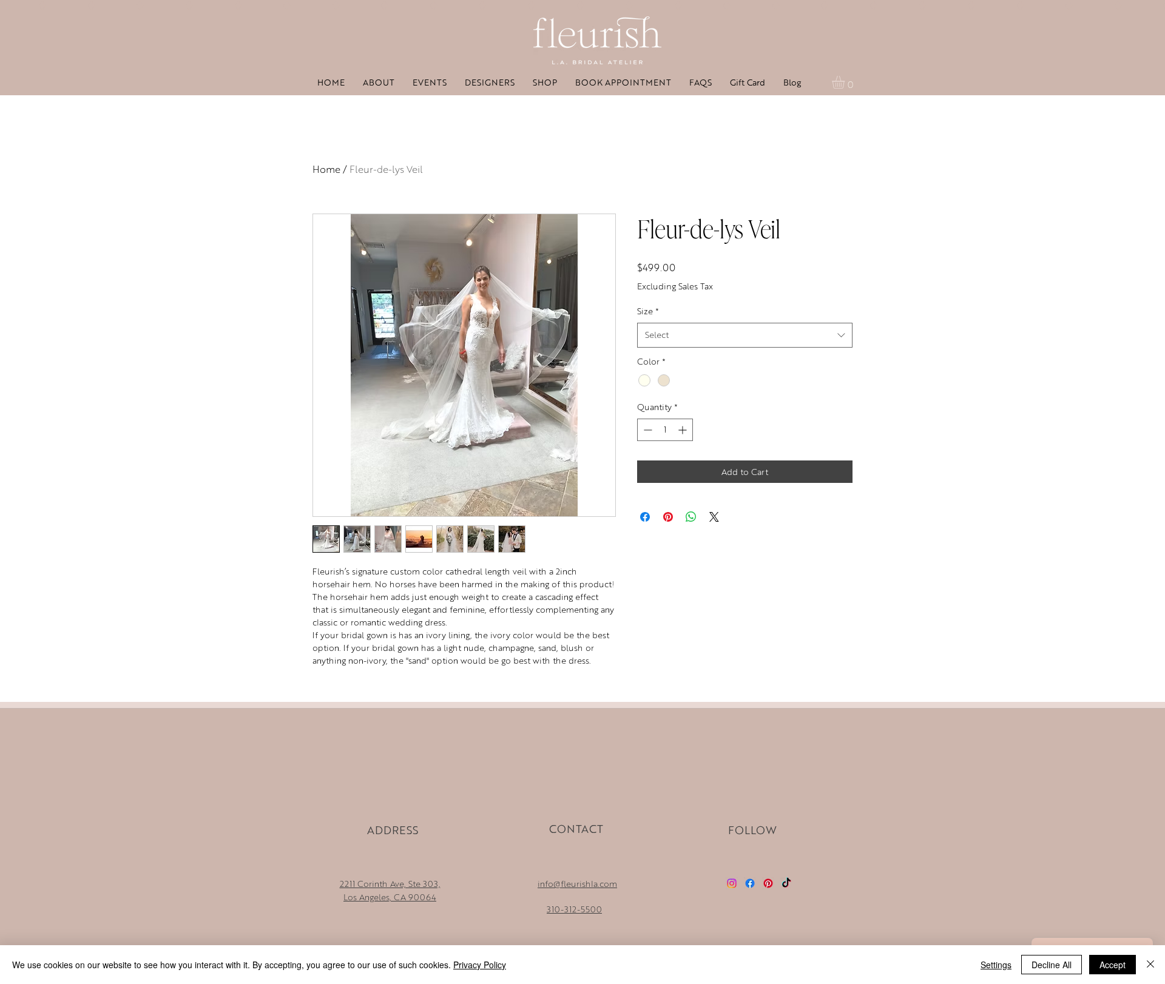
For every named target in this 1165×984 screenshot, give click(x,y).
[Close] (1150, 964)
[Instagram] (732, 883)
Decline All (1052, 965)
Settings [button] (996, 965)
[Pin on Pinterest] (668, 517)
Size (648, 311)
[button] (846, 82)
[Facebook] (750, 883)
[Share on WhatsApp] (691, 517)
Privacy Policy (479, 965)
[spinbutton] (665, 429)
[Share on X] (714, 517)
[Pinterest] (768, 883)
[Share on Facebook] (645, 517)
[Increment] (683, 429)
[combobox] (745, 335)
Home (326, 169)
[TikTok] (786, 883)
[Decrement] (646, 429)
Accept (1112, 965)
